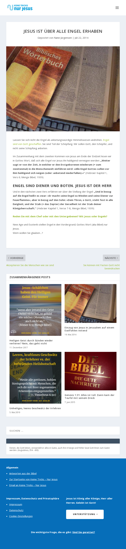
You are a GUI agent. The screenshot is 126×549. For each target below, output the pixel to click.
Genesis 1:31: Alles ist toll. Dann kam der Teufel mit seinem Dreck (89, 396)
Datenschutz (16, 510)
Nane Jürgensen (63, 37)
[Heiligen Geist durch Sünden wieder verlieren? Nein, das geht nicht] (35, 310)
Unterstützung (84, 514)
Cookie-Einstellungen (21, 516)
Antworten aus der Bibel (23, 473)
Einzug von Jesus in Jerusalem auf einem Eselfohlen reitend (89, 329)
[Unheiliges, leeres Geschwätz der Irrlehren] (35, 378)
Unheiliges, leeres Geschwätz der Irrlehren (35, 408)
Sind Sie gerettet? (83, 532)
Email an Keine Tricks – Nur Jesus (27, 485)
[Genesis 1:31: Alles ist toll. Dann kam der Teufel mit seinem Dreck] (90, 371)
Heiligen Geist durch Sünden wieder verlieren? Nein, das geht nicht (31, 342)
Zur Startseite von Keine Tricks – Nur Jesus (33, 479)
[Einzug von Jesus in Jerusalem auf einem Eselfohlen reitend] (90, 303)
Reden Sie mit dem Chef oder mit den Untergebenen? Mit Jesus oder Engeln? (60, 216)
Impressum (15, 504)
